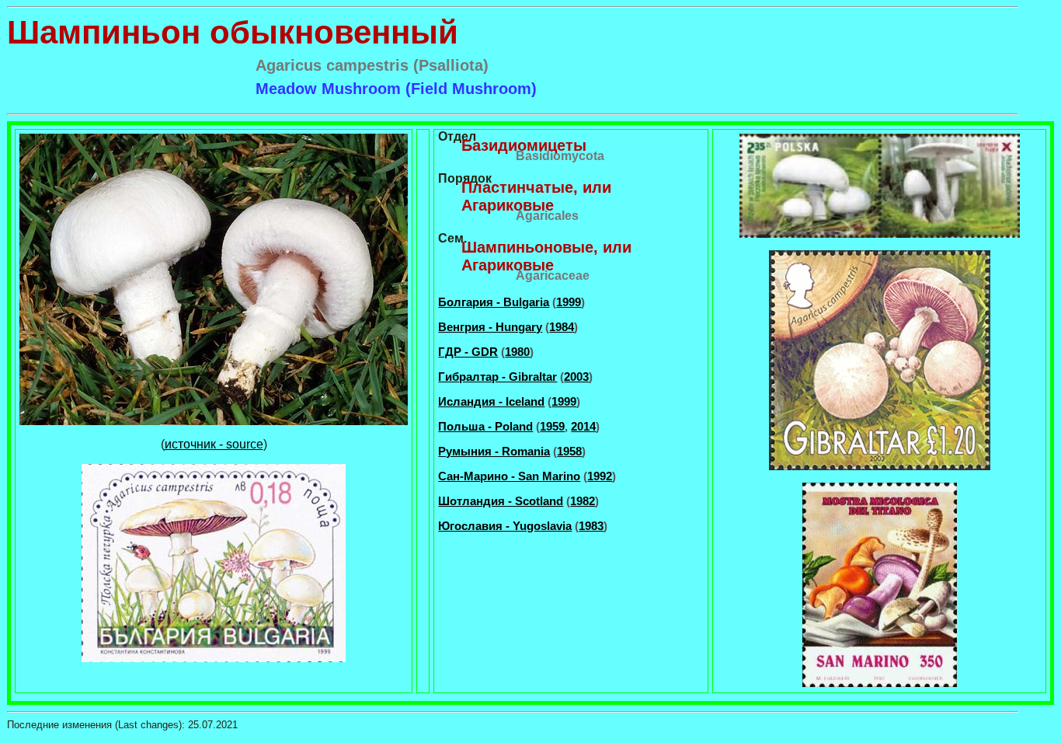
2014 (583, 426)
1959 (552, 426)
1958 (569, 451)
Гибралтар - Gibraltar (497, 376)
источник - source (214, 444)
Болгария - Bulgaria (493, 302)
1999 (568, 302)
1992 (599, 476)
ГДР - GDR (468, 351)
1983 (591, 525)
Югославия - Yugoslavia (505, 525)
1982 (582, 501)
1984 (561, 326)
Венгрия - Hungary (490, 326)
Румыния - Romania (494, 451)
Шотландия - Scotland (500, 501)
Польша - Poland (485, 426)
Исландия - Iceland (491, 401)
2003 (576, 376)
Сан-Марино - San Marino (509, 476)
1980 (517, 351)
